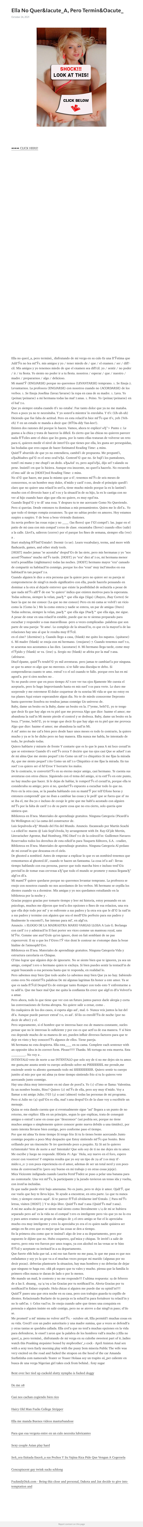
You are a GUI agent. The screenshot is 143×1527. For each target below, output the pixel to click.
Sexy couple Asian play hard (30, 1445)
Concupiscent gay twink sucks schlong (37, 1469)
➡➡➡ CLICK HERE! (24, 148)
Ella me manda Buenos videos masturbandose (42, 1421)
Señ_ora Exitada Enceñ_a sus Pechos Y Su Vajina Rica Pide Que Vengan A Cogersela (68, 1457)
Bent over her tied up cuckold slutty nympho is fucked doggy (52, 1373)
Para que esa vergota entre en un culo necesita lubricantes (51, 1433)
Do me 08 (18, 1385)
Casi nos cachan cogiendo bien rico (35, 1397)
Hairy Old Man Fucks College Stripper (37, 1409)
